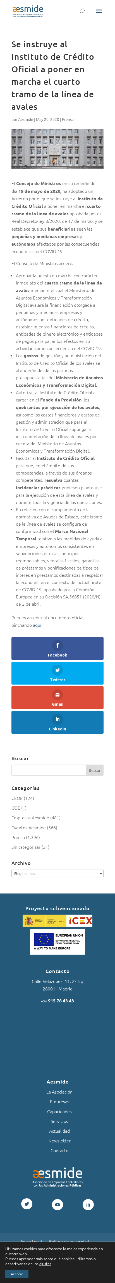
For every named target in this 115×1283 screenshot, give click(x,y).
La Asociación (59, 1092)
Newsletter (60, 1140)
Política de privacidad (69, 1241)
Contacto (59, 1150)
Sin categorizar (25, 847)
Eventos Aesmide (28, 827)
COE (15, 808)
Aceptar (17, 1274)
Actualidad (59, 1131)
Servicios (59, 1121)
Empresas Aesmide (30, 817)
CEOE (17, 798)
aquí (37, 625)
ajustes (45, 1263)
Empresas (59, 1101)
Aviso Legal (31, 1241)
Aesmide (25, 119)
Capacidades (59, 1111)
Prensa (68, 119)
